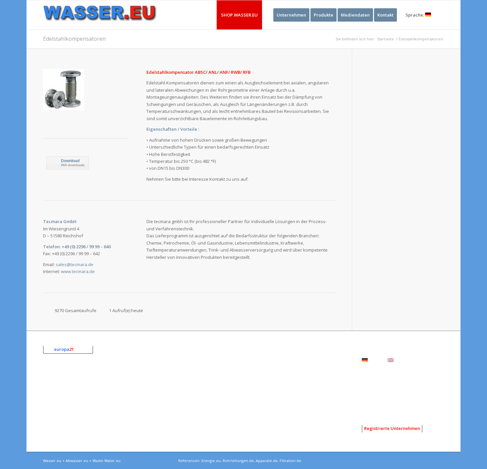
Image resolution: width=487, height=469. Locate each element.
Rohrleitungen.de (238, 460)
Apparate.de (267, 460)
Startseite (385, 38)
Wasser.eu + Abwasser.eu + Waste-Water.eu (82, 460)
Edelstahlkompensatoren (74, 38)
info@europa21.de (77, 420)
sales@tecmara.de (74, 264)
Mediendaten (375, 399)
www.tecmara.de (78, 271)
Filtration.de (290, 460)
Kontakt (369, 390)
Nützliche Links (377, 410)
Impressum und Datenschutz (391, 380)
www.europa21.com (82, 427)
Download (70, 161)
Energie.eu (211, 460)
